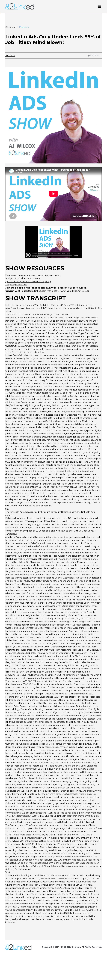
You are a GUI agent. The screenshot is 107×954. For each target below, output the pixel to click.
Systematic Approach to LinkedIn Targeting (28, 281)
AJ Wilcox (10, 55)
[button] (99, 6)
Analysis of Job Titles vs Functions (22, 278)
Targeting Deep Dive (16, 284)
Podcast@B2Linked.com (33, 291)
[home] (19, 6)
